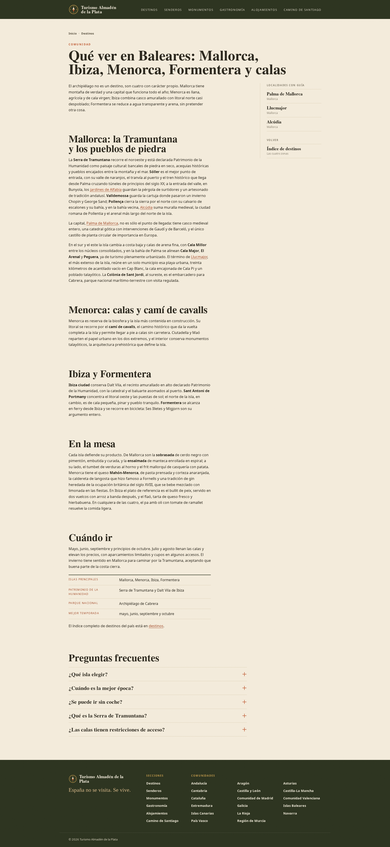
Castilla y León (248, 791)
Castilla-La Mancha (298, 791)
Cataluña (198, 798)
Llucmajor (199, 256)
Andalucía (199, 783)
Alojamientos (264, 10)
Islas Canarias (202, 813)
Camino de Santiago (302, 10)
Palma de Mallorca (102, 223)
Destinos (149, 10)
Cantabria (199, 791)
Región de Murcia (251, 821)
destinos (156, 625)
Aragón (243, 783)
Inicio (73, 33)
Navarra (290, 813)
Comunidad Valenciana (301, 798)
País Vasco (199, 821)
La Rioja (243, 813)
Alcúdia (146, 207)
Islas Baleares (294, 805)
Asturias (290, 783)
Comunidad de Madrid (255, 798)
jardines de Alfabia (106, 189)
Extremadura (202, 805)
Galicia (242, 805)
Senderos (173, 10)
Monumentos (201, 10)
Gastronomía (232, 10)
